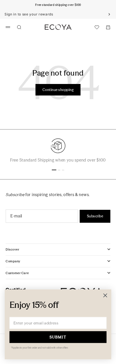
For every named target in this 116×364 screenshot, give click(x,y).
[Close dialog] (105, 295)
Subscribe (95, 216)
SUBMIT (58, 337)
